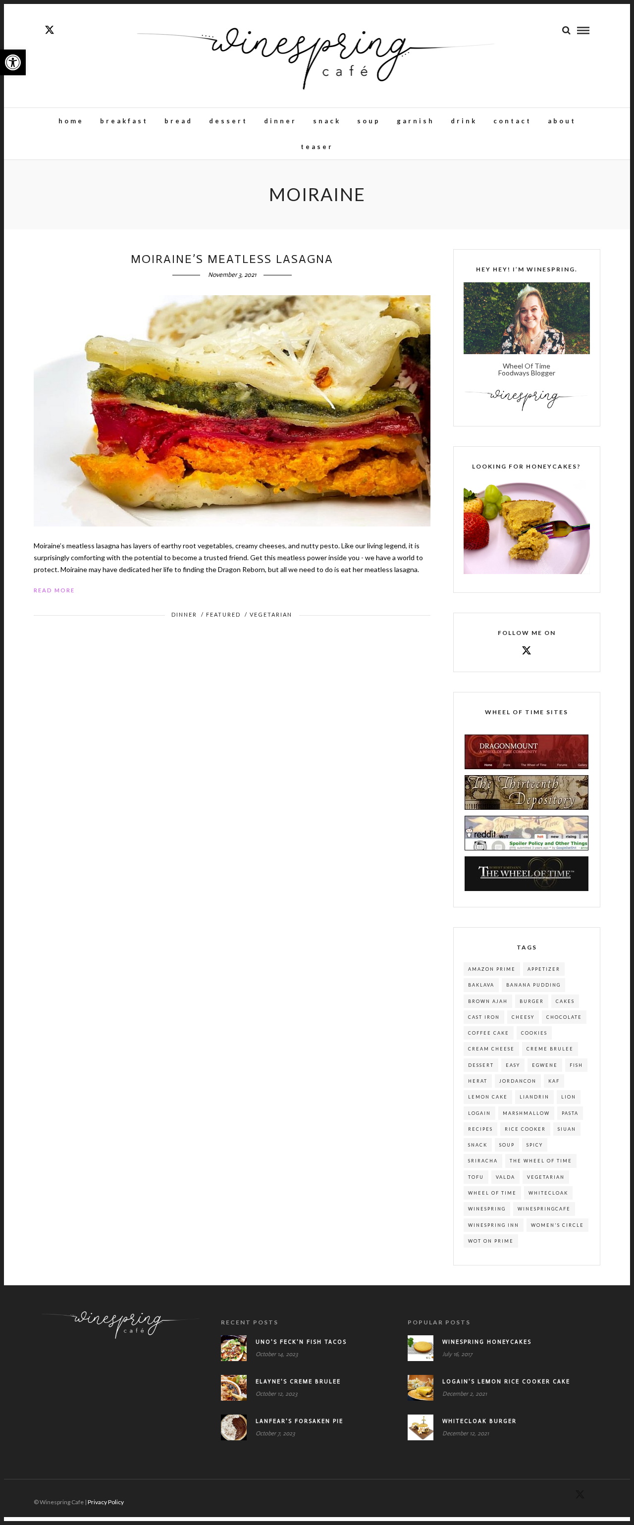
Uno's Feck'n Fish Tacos (301, 1342)
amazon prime (492, 969)
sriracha (483, 1160)
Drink (464, 121)
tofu (476, 1177)
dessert (481, 1065)
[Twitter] (526, 651)
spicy (535, 1145)
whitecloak (548, 1193)
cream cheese (491, 1049)
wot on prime (491, 1241)
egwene (545, 1065)
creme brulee (550, 1049)
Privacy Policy (106, 1502)
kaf (554, 1081)
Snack (327, 121)
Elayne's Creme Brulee (298, 1381)
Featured (223, 614)
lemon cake (488, 1097)
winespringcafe (544, 1208)
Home (71, 121)
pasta (570, 1113)
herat (477, 1081)
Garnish (415, 121)
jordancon (517, 1081)
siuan (567, 1129)
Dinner (280, 121)
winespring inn (493, 1225)
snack (477, 1145)
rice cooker (525, 1129)
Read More (54, 590)
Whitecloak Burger (479, 1421)
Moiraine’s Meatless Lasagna (232, 259)
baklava (481, 985)
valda (505, 1177)
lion (568, 1097)
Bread (178, 121)
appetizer (544, 969)
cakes (565, 1001)
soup (507, 1145)
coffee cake (488, 1033)
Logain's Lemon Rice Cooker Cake (506, 1381)
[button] (13, 62)
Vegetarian (271, 614)
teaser (317, 147)
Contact (512, 121)
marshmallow (526, 1113)
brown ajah (488, 1001)
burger (532, 1001)
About (562, 121)
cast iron (484, 1017)
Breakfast (124, 121)
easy (513, 1065)
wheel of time (492, 1193)
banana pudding (533, 985)
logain (479, 1113)
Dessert (228, 121)
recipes (480, 1129)
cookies (534, 1033)
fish (576, 1065)
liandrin (534, 1097)
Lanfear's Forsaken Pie (299, 1421)
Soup (368, 121)
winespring (487, 1208)
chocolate (564, 1017)
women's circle (557, 1225)
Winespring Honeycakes (486, 1342)
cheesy (523, 1017)
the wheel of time (541, 1160)
